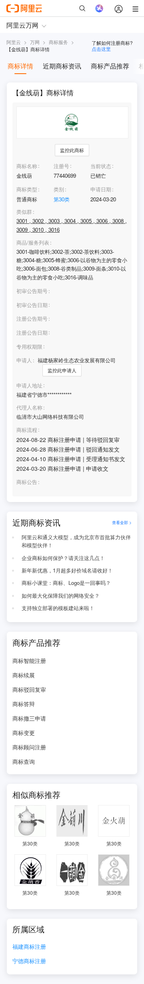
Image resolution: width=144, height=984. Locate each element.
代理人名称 (29, 407)
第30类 (62, 199)
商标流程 (26, 430)
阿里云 (13, 41)
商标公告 (26, 482)
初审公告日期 (32, 305)
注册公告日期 (32, 332)
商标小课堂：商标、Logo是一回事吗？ (66, 582)
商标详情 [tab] (20, 65)
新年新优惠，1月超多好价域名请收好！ (67, 570)
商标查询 (23, 761)
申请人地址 (29, 385)
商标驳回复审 (29, 689)
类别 (59, 189)
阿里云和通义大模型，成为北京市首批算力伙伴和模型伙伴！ (76, 541)
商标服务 (58, 41)
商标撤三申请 (29, 718)
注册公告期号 (32, 318)
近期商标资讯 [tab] (62, 65)
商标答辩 (23, 704)
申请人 (24, 360)
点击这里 (101, 48)
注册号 (61, 166)
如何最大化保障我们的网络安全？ (61, 595)
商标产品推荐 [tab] (110, 65)
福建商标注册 (29, 947)
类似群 (24, 211)
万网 (35, 41)
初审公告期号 (32, 291)
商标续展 (23, 675)
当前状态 (100, 166)
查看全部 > (122, 522)
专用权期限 (29, 346)
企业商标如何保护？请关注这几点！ (63, 558)
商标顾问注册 (29, 747)
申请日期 (100, 189)
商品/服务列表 (32, 242)
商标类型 (26, 189)
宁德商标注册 (29, 961)
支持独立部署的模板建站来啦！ (58, 608)
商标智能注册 (29, 661)
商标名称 (26, 166)
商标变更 (23, 733)
